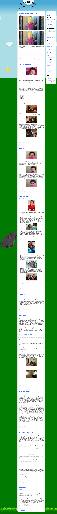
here (42, 161)
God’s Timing (22, 487)
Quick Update (23, 315)
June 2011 (48, 43)
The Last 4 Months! (24, 197)
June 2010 (48, 49)
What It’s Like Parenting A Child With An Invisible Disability (28, 54)
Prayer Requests (27, 334)
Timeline (38, 288)
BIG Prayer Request (24, 391)
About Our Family (27, 288)
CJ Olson (48, 35)
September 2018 (49, 42)
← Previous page (22, 510)
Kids (29, 58)
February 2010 (49, 53)
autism (37, 58)
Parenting (32, 58)
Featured (28, 58)
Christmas (22, 294)
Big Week (21, 148)
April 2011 (48, 45)
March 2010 (49, 52)
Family (26, 58)
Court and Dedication (25, 64)
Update (21, 340)
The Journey (26, 142)
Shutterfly (40, 301)
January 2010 (49, 55)
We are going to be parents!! (27, 432)
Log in (48, 76)
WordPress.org (49, 81)
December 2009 (49, 56)
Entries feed (49, 78)
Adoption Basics (31, 288)
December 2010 (49, 46)
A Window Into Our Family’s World (28, 13)
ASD (36, 58)
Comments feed (49, 79)
